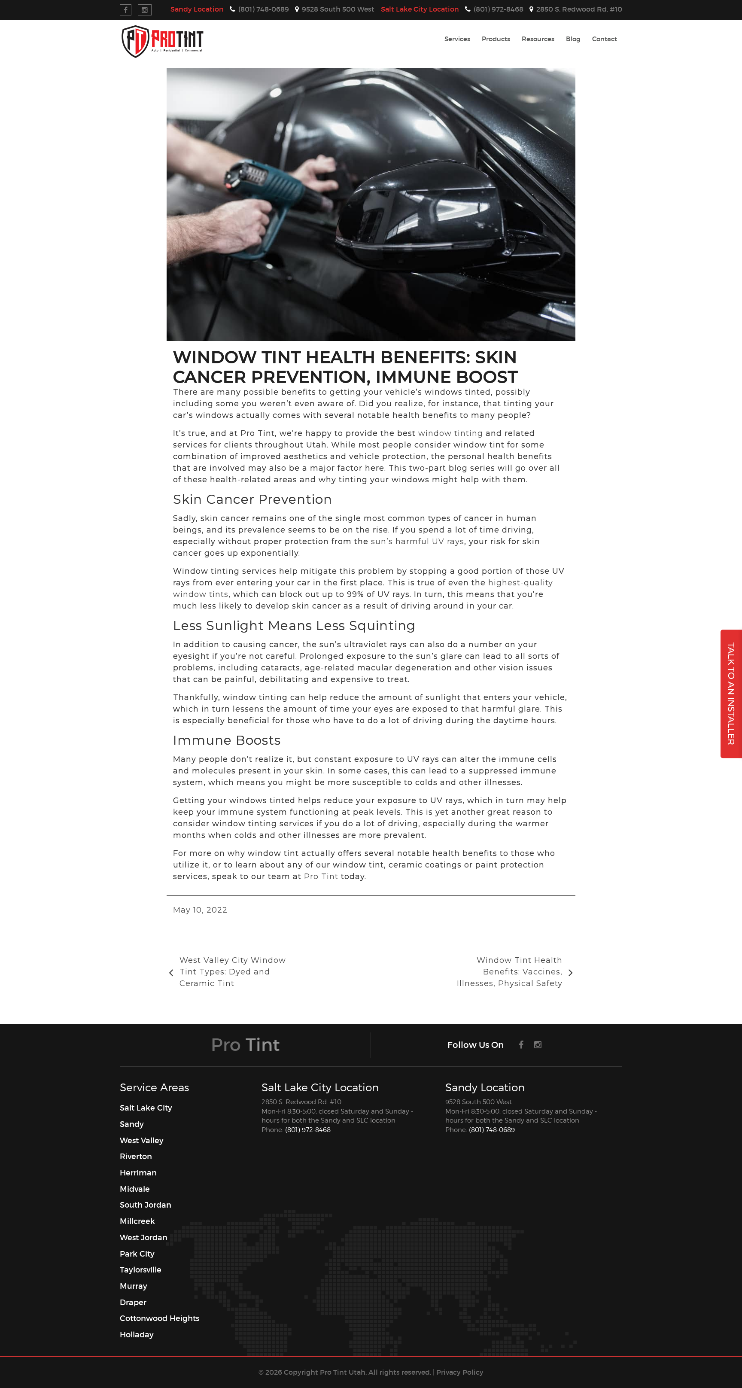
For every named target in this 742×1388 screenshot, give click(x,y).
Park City (137, 1254)
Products (496, 39)
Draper (133, 1302)
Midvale (135, 1189)
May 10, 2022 (200, 910)
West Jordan (143, 1237)
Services (457, 39)
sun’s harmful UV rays (417, 541)
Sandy (197, 9)
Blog (573, 39)
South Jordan (145, 1205)
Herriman (138, 1173)
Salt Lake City (420, 9)
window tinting (450, 433)
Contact (604, 39)
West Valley (142, 1140)
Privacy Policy (460, 1372)
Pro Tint (321, 876)
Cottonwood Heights (159, 1318)
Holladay (137, 1334)
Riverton (136, 1156)
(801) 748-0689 (492, 1130)
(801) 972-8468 (308, 1130)
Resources (538, 39)
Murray (133, 1286)
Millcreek (137, 1221)
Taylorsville (140, 1270)
